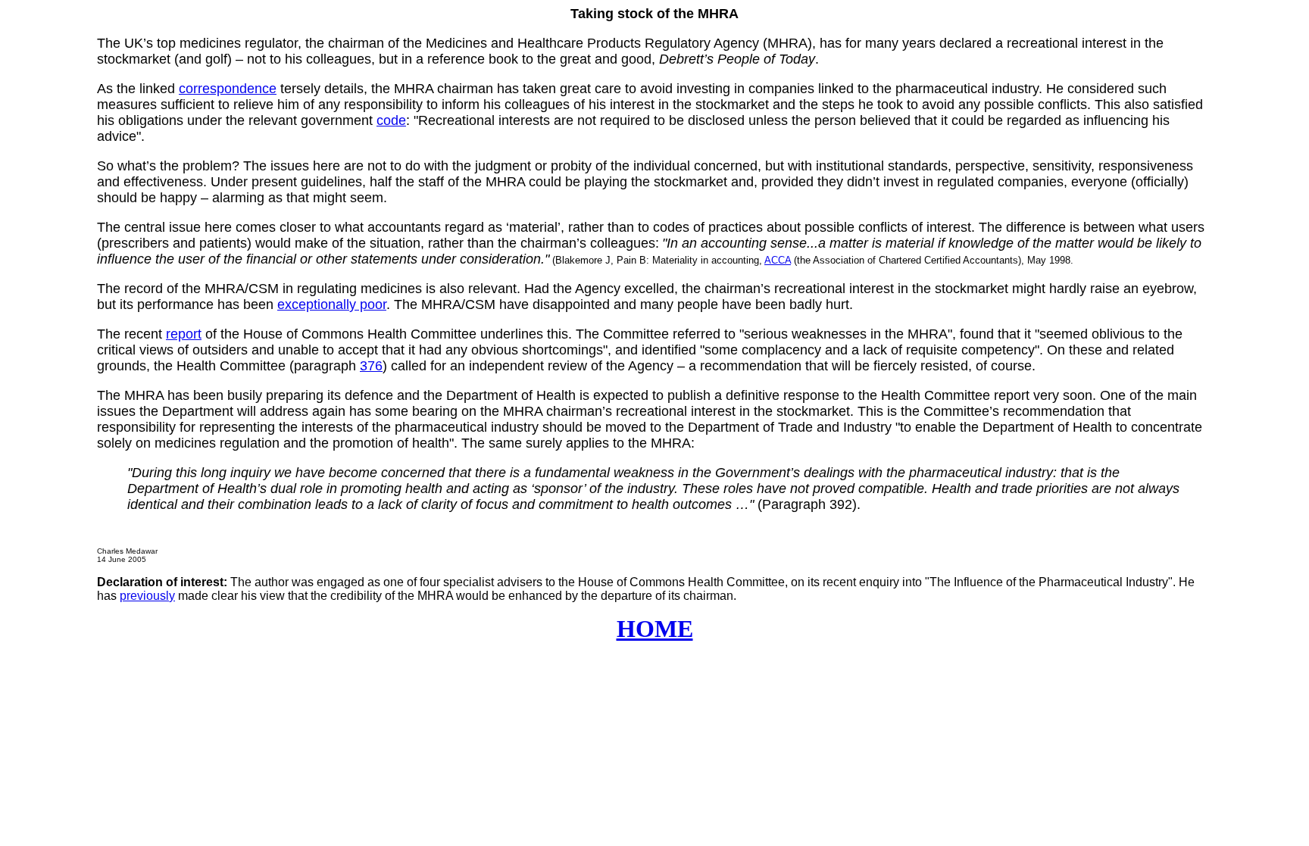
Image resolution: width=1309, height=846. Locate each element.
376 (371, 365)
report (184, 334)
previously (147, 595)
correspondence (227, 88)
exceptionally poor (331, 304)
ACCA (777, 260)
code (391, 120)
